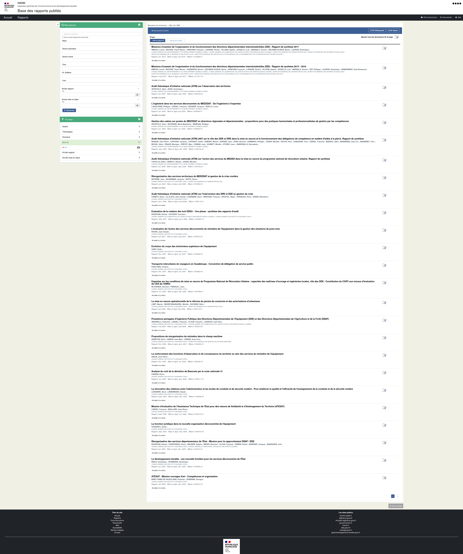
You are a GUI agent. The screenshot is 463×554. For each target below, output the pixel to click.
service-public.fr (346, 515)
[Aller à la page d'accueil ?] (460, 3)
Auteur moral (67, 56)
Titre (64, 64)
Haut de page (396, 506)
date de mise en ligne (176, 40)
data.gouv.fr (345, 527)
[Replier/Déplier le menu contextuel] (57, 24)
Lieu (64, 80)
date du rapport (158, 40)
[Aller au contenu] (456, 3)
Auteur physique (69, 48)
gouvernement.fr (345, 523)
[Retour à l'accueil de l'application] (231, 546)
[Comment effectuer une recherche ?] (139, 25)
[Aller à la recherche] (458, 3)
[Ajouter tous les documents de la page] (396, 37)
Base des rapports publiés (39, 10)
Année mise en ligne (71, 157)
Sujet (64, 40)
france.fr (346, 525)
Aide (117, 525)
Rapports (117, 518)
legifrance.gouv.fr (345, 518)
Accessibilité (117, 527)
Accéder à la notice (158, 60)
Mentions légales (117, 530)
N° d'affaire (66, 72)
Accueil (117, 515)
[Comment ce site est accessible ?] (454, 3)
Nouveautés (117, 523)
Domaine (66, 137)
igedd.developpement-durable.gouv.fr (345, 532)
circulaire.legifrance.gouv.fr (346, 520)
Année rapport (68, 152)
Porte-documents (117, 520)
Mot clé (65, 142)
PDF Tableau (393, 30)
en (63, 91)
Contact (117, 532)
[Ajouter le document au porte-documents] (384, 48)
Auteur (65, 126)
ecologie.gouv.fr (346, 530)
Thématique (67, 131)
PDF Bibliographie (377, 30)
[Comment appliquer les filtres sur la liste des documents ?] (139, 119)
